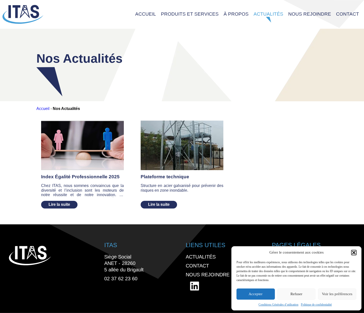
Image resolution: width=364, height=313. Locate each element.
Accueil (43, 108)
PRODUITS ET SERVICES (190, 14)
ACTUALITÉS (268, 14)
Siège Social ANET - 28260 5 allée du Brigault (124, 263)
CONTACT (347, 14)
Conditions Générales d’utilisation (278, 304)
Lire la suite (59, 204)
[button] (353, 252)
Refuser (296, 294)
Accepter (255, 294)
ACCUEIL (145, 14)
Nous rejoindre (309, 14)
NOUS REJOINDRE (208, 274)
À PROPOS (236, 14)
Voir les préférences (337, 294)
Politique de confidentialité (316, 304)
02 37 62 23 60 (120, 278)
